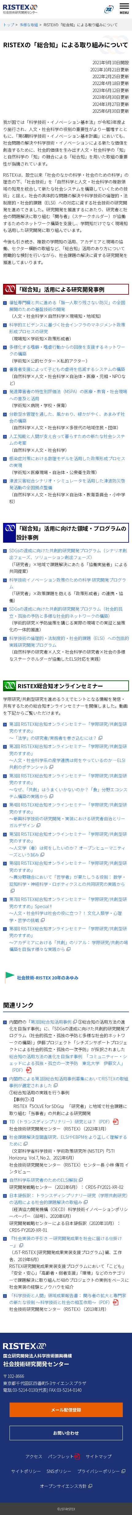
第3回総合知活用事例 (54, 1022)
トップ (8, 24)
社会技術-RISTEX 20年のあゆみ (47, 977)
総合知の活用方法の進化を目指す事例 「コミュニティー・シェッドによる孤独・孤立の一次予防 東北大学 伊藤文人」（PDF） (68, 1063)
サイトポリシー (26, 1471)
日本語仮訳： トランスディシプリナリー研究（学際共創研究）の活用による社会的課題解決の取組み (68, 1198)
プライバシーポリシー (101, 1471)
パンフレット (64, 1456)
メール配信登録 (87, 1409)
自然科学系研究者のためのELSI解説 (46, 1180)
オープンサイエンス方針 (66, 1486)
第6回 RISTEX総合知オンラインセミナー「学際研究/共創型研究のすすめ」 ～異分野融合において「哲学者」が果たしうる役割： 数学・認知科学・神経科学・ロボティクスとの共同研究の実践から (68, 877)
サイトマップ (98, 1456)
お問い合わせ (88, 1432)
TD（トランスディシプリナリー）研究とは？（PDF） (63, 1121)
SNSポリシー (59, 1471)
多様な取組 (29, 24)
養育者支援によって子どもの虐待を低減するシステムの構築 (67, 369)
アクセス (33, 1456)
